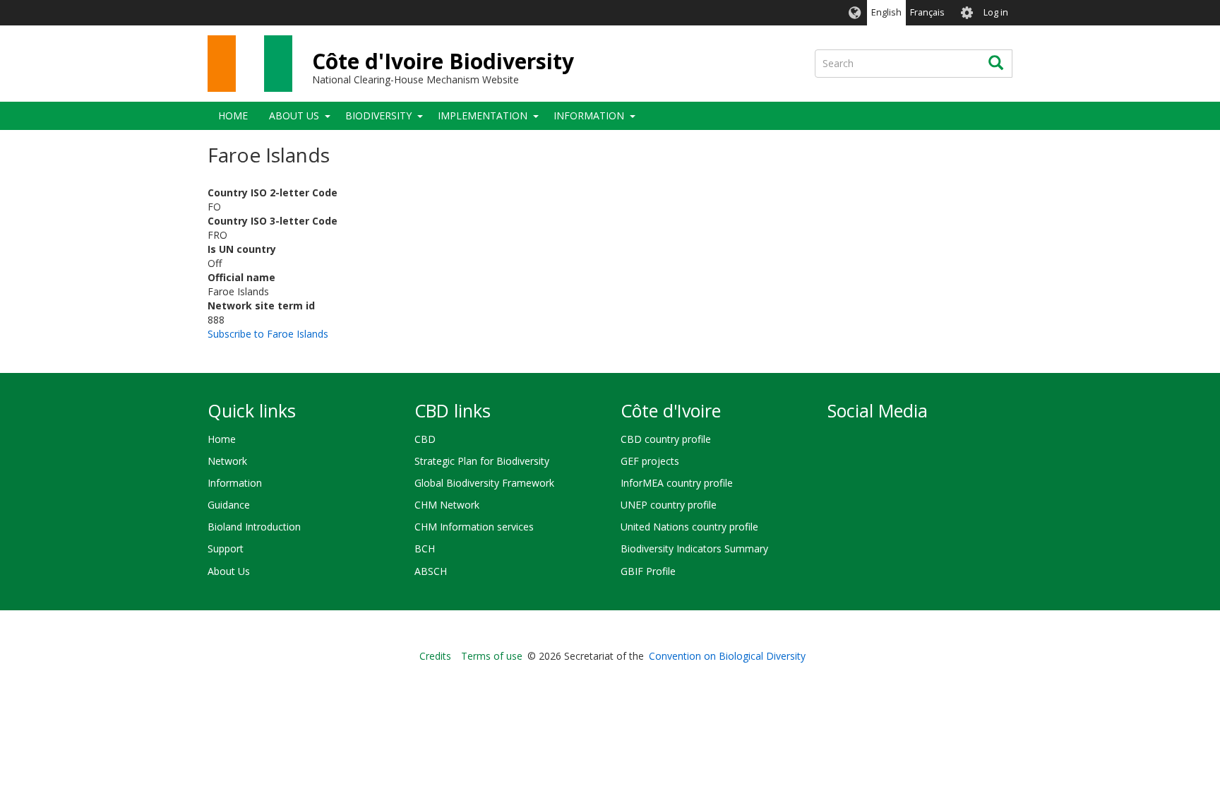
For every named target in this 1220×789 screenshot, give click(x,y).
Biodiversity (378, 115)
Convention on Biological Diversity (727, 656)
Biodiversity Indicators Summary (694, 548)
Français (927, 12)
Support (226, 548)
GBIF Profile (648, 571)
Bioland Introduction (254, 526)
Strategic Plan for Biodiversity (481, 461)
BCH (424, 548)
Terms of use (491, 656)
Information (589, 115)
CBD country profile (666, 439)
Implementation (482, 115)
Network (227, 461)
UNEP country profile (669, 504)
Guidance (229, 504)
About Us (294, 115)
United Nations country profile (689, 526)
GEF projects (650, 461)
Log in (995, 12)
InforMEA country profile (677, 483)
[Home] (250, 63)
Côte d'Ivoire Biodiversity (443, 61)
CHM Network (446, 504)
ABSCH (430, 571)
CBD (425, 439)
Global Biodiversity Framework (484, 483)
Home (233, 115)
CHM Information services (474, 526)
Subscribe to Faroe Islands (268, 333)
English (886, 12)
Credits (435, 656)
